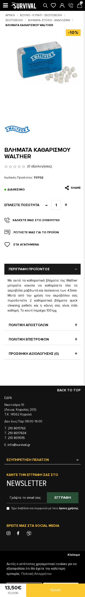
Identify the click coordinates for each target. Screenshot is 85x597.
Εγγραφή (62, 497)
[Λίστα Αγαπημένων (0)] (53, 5)
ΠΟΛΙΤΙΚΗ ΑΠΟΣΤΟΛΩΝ (28, 325)
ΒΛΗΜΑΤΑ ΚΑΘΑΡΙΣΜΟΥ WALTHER (29, 25)
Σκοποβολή (14, 20)
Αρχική (10, 15)
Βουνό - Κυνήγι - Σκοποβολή (41, 15)
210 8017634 (17, 433)
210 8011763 (17, 428)
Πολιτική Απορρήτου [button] (36, 574)
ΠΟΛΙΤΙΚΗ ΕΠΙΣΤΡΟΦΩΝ (29, 339)
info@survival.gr (19, 445)
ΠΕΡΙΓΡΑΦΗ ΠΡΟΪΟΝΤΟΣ (29, 269)
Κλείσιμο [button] (74, 555)
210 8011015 (16, 438)
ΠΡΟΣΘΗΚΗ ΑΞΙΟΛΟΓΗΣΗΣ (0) (34, 354)
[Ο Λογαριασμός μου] (62, 5)
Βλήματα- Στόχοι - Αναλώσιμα (49, 20)
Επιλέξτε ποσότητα (21, 205)
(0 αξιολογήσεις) (39, 166)
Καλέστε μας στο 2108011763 (36, 220)
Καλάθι (56, 590)
